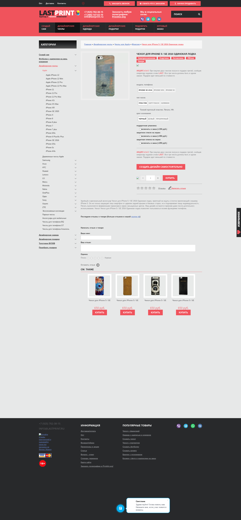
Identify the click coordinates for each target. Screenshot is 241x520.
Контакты (61, 3)
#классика (178, 58)
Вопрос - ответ (87, 455)
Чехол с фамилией (131, 431)
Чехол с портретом (131, 443)
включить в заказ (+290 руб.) (154, 143)
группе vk (135, 217)
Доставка (50, 3)
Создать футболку (131, 447)
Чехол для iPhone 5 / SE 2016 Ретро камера (155, 300)
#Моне (190, 58)
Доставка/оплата (88, 431)
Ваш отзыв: (86, 242)
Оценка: (84, 254)
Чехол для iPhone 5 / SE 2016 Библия (183, 300)
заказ (162, 27)
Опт (40, 3)
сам (46, 27)
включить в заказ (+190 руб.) (154, 129)
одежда (91, 27)
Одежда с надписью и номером (137, 435)
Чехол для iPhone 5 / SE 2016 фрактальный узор (99, 300)
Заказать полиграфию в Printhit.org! (97, 466)
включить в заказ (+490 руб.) (154, 136)
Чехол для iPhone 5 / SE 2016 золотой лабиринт (127, 300)
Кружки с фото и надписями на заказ (139, 458)
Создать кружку (130, 451)
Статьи (84, 451)
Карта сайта (86, 462)
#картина (164, 58)
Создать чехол (129, 439)
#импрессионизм (146, 58)
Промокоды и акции (90, 447)
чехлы (66, 27)
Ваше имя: (85, 233)
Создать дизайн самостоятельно (160, 166)
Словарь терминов (89, 458)
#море (141, 61)
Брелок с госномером (132, 455)
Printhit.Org (119, 16)
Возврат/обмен (87, 443)
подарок (141, 27)
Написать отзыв (178, 188)
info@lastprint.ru (93, 16)
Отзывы (162, 188)
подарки (117, 27)
